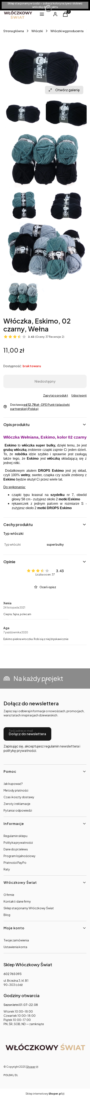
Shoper (30, 1066)
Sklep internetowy (44, 1093)
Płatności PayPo (15, 862)
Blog (7, 915)
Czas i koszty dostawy (19, 797)
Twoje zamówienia (16, 940)
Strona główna (13, 31)
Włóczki (37, 31)
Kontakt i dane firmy (17, 901)
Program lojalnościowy (20, 856)
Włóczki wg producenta (67, 31)
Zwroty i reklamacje (17, 804)
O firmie (9, 895)
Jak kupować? (13, 783)
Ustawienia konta (15, 947)
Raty (7, 869)
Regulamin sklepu (15, 836)
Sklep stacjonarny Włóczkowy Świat (29, 908)
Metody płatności (16, 790)
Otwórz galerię (67, 90)
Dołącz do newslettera (27, 734)
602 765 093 (13, 974)
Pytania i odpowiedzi (18, 810)
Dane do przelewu (16, 849)
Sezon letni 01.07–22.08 (21, 1005)
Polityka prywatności (18, 842)
